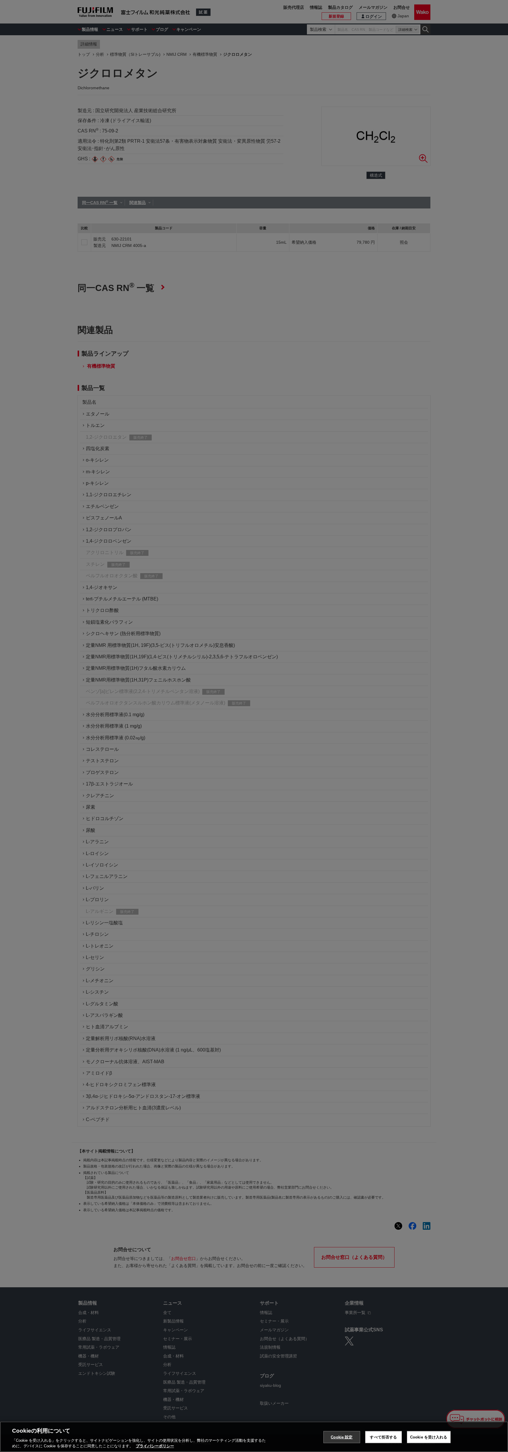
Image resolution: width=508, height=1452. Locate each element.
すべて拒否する (383, 1437)
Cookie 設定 (341, 1437)
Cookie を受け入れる (428, 1437)
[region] (254, 1436)
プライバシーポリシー (155, 1446)
